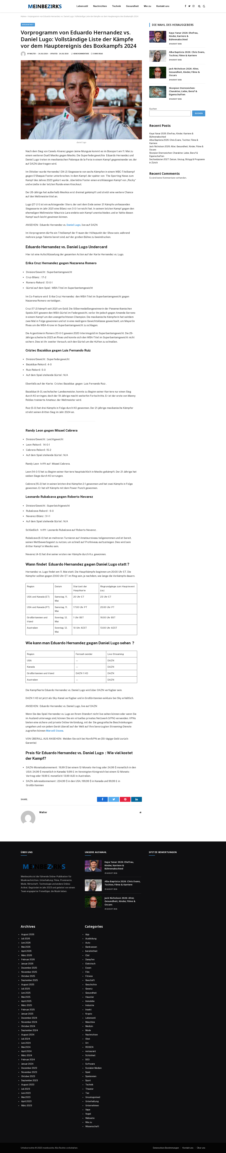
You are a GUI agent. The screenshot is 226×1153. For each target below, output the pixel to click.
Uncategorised (92, 1097)
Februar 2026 (28, 959)
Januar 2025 (27, 1014)
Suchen (153, 109)
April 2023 (26, 1101)
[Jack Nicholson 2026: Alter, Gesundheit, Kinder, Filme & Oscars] (157, 72)
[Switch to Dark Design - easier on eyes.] (203, 6)
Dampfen (90, 959)
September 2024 (29, 1030)
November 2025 (29, 972)
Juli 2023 (25, 1089)
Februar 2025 (28, 1009)
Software (90, 1064)
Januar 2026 (27, 963)
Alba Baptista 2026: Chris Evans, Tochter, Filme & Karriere (187, 53)
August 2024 (27, 1034)
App (87, 934)
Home (23, 16)
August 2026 (27, 934)
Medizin (89, 1026)
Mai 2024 (26, 1047)
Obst (87, 1039)
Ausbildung (91, 938)
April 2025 (26, 1001)
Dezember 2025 (29, 968)
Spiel (87, 1072)
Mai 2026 (25, 947)
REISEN (89, 1047)
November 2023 (29, 1072)
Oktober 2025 (28, 976)
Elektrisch (90, 963)
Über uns (201, 1148)
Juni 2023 (26, 1093)
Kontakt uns (162, 6)
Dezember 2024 (29, 1018)
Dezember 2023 (29, 1068)
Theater (89, 1089)
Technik (116, 6)
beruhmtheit (28, 25)
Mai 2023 (25, 1097)
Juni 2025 (26, 993)
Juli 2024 (25, 1039)
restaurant (90, 1051)
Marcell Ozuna (54, 730)
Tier (87, 1093)
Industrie (89, 1005)
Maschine (90, 1022)
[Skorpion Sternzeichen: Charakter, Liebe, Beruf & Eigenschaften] (157, 92)
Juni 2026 (26, 943)
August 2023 (27, 1084)
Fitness (89, 976)
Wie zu (147, 6)
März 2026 (26, 955)
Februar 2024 (28, 1059)
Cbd (87, 955)
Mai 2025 (25, 997)
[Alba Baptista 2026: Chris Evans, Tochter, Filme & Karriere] (157, 56)
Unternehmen (92, 1105)
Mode (88, 1030)
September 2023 (29, 1080)
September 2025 (29, 980)
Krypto (88, 1014)
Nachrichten (100, 6)
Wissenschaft (92, 1126)
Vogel (88, 1114)
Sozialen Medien (93, 1068)
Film (87, 972)
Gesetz (89, 988)
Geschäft (90, 980)
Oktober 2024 (28, 1026)
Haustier (89, 997)
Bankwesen (91, 947)
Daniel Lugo (74, 224)
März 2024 (26, 1055)
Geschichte (91, 984)
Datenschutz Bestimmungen (166, 1148)
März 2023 (26, 1105)
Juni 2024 (26, 1043)
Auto (87, 943)
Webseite (90, 1118)
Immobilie (90, 1001)
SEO (87, 1059)
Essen (88, 968)
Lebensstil (82, 6)
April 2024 (26, 1051)
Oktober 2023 (28, 1076)
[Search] (199, 6)
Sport (88, 1080)
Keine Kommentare (81, 54)
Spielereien (90, 1076)
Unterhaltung (92, 1101)
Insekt (88, 1009)
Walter (33, 54)
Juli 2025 (25, 988)
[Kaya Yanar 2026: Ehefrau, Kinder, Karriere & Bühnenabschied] (157, 37)
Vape (87, 1109)
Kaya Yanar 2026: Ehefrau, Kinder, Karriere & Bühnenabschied (183, 36)
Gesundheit (132, 6)
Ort (87, 1043)
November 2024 (29, 1022)
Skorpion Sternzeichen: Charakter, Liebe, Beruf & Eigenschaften (183, 91)
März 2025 (26, 1005)
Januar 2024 (27, 1064)
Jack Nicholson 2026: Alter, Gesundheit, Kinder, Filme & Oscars (184, 72)
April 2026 (26, 951)
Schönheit (90, 1055)
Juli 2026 (25, 938)
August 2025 (27, 984)
